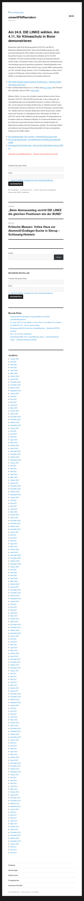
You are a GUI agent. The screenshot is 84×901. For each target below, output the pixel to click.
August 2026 (14, 359)
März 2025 (13, 408)
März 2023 (13, 477)
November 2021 (15, 523)
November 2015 (15, 731)
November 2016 (15, 696)
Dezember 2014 (15, 763)
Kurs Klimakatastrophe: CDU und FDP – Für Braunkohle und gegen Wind (32, 136)
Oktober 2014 (14, 769)
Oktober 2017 (14, 665)
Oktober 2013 (14, 803)
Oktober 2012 (14, 838)
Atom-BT (36, 190)
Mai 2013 (13, 818)
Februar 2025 (14, 411)
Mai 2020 (13, 575)
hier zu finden (47, 87)
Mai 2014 (13, 783)
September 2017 (15, 668)
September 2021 (15, 529)
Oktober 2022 (14, 492)
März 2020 (13, 581)
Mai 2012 (13, 852)
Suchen (10, 253)
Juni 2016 (13, 711)
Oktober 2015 (14, 734)
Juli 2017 (13, 673)
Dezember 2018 (15, 624)
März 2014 (13, 789)
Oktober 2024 (14, 422)
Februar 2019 (14, 619)
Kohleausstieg (12, 192)
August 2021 (14, 532)
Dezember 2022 (15, 486)
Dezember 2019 (15, 590)
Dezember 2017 (15, 659)
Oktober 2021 (14, 526)
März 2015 (13, 754)
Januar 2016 (14, 725)
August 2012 (14, 844)
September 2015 (15, 737)
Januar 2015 (14, 760)
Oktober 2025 (14, 388)
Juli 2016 (13, 708)
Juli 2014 (13, 777)
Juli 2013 (13, 812)
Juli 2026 (13, 362)
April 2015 (13, 751)
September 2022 (15, 494)
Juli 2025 (13, 396)
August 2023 (14, 463)
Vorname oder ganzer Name (17, 165)
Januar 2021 (14, 552)
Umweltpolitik (25, 192)
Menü (71, 16)
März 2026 (13, 373)
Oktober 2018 (14, 630)
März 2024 (13, 442)
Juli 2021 (13, 535)
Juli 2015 (13, 743)
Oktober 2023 (14, 457)
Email (10, 173)
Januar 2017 (14, 691)
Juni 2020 (13, 572)
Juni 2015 (13, 746)
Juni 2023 (13, 468)
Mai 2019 (13, 610)
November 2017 (15, 662)
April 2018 (13, 647)
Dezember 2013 (15, 798)
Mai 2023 (13, 471)
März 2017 (13, 685)
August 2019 (14, 601)
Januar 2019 (14, 621)
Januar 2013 (14, 829)
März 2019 (13, 616)
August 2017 (14, 671)
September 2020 (15, 564)
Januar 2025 (14, 414)
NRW (19, 192)
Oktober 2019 (14, 595)
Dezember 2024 (15, 416)
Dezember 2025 (15, 382)
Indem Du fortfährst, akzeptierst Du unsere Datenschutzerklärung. (32, 180)
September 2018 (15, 633)
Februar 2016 (14, 722)
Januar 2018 (14, 656)
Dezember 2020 (15, 555)
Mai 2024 (13, 437)
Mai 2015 (13, 748)
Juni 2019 (13, 607)
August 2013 (14, 809)
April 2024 (13, 440)
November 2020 (15, 558)
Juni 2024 (13, 434)
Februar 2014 (14, 792)
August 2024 (14, 428)
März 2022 (13, 512)
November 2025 (15, 385)
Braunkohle (43, 190)
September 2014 (15, 772)
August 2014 (14, 774)
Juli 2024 (13, 431)
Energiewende (51, 190)
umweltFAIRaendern (22, 17)
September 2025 (15, 390)
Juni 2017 (13, 676)
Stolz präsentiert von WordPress (30, 892)
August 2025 (14, 393)
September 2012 (15, 841)
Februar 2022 (14, 515)
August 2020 (14, 567)
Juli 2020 (13, 569)
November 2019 (15, 593)
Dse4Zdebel (14, 190)
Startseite (11, 865)
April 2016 (13, 717)
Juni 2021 (13, 538)
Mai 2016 (13, 714)
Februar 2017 (14, 688)
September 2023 (15, 460)
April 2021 (13, 543)
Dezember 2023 (15, 451)
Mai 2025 (13, 402)
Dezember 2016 (15, 694)
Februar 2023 (14, 480)
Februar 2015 (14, 757)
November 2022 (15, 489)
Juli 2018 (13, 639)
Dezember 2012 (15, 832)
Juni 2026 (13, 364)
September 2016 (15, 702)
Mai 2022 (13, 506)
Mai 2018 (13, 645)
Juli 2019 (13, 604)
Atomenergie (13, 870)
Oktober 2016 (14, 699)
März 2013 (13, 824)
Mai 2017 (13, 679)
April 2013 (13, 821)
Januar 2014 (14, 795)
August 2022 (14, 497)
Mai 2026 (13, 367)
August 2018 (14, 636)
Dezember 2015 (15, 728)
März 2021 (13, 546)
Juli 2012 (13, 847)
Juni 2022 (13, 503)
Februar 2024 (14, 445)
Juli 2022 (13, 500)
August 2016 (14, 705)
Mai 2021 (13, 541)
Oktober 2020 (14, 561)
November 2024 (15, 419)
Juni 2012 (13, 850)
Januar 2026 (14, 379)
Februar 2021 (14, 549)
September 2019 (15, 598)
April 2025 (13, 405)
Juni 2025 (13, 399)
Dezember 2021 (15, 520)
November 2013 (15, 800)
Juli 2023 (13, 466)
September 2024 (15, 425)
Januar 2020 (14, 587)
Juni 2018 (13, 642)
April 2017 (13, 682)
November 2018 (15, 627)
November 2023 (15, 454)
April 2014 (13, 786)
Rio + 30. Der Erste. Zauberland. (21, 334)
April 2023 (13, 474)
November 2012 (15, 835)
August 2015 (14, 740)
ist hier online (34, 90)
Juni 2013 (13, 815)
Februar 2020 (14, 584)
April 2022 (13, 509)
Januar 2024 (14, 448)
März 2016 (13, 720)
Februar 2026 (14, 376)
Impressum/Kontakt (15, 885)
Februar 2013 (14, 826)
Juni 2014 (13, 780)
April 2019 (13, 613)
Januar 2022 (14, 517)
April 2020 (13, 578)
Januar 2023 (14, 483)
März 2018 (13, 650)
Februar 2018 (14, 653)
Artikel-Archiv (13, 875)
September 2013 (15, 806)
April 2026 (13, 370)
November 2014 (15, 766)
